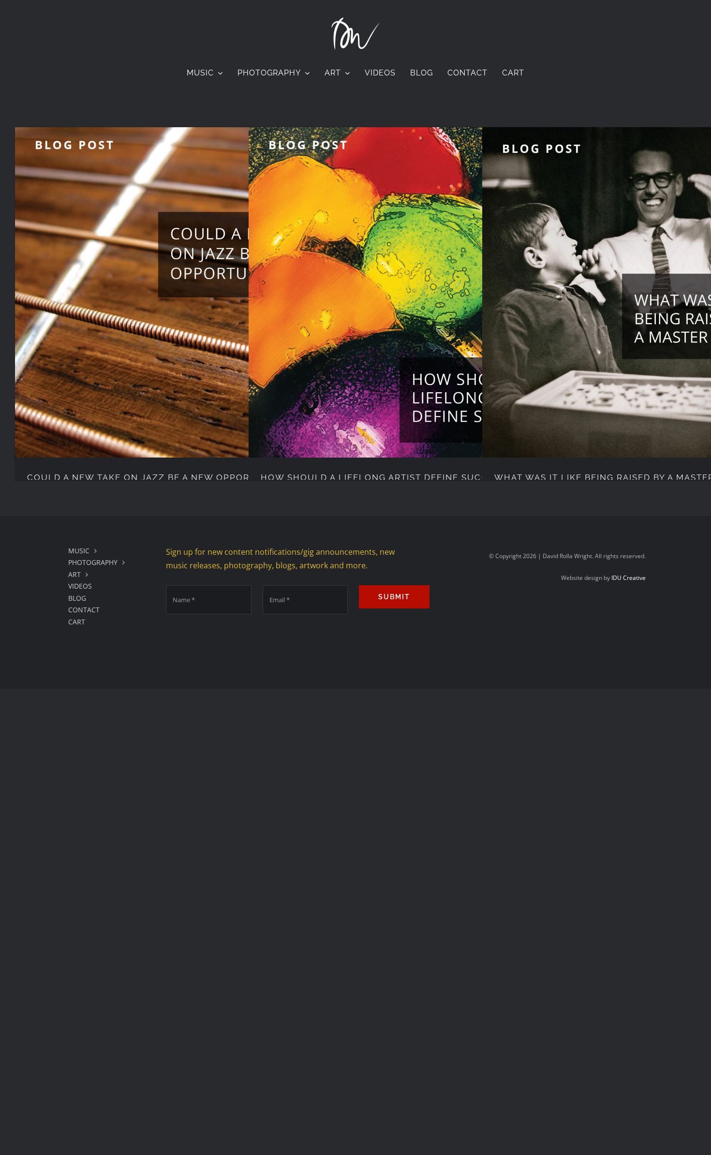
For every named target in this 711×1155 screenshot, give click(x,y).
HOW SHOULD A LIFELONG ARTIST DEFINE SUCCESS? (385, 477)
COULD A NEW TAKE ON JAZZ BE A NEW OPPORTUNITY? (158, 477)
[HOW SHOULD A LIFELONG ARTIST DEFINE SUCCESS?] (414, 292)
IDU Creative (628, 578)
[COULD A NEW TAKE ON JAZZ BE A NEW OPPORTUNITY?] (180, 292)
